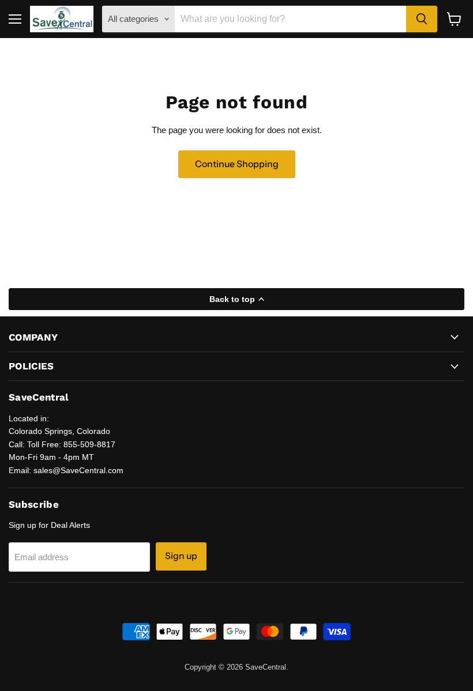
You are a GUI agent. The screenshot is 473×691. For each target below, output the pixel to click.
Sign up (181, 555)
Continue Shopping (237, 163)
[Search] (421, 19)
